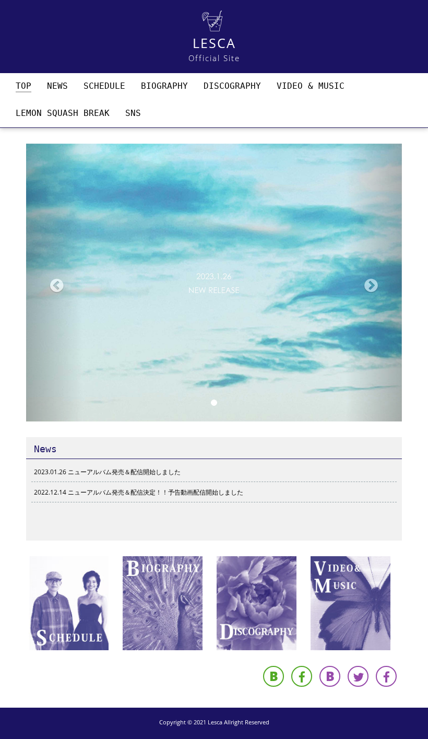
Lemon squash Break (63, 113)
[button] (54, 282)
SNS (133, 113)
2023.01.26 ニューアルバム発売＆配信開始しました (107, 471)
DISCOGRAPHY (232, 86)
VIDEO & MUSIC (310, 86)
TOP (23, 86)
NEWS (57, 86)
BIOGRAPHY (164, 86)
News (45, 448)
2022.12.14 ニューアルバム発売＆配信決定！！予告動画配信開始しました (138, 492)
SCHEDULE (104, 86)
